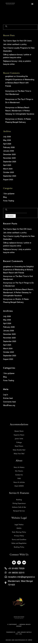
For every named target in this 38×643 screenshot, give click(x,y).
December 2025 (9, 154)
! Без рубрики (8, 193)
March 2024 (7, 168)
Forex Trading (8, 200)
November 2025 (9, 158)
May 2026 (7, 140)
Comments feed (9, 401)
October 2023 (8, 172)
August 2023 (8, 179)
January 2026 (8, 150)
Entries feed (8, 398)
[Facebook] (14, 562)
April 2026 (7, 143)
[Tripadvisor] (24, 562)
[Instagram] (19, 562)
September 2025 (9, 161)
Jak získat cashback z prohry (15, 44)
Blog (5, 197)
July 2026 (7, 136)
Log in (5, 394)
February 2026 (9, 147)
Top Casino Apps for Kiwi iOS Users (17, 40)
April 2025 (7, 165)
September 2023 (9, 175)
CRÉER (30, 640)
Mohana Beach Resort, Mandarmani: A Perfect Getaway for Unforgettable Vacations (19, 110)
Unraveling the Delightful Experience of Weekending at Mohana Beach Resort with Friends (18, 269)
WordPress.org (9, 405)
